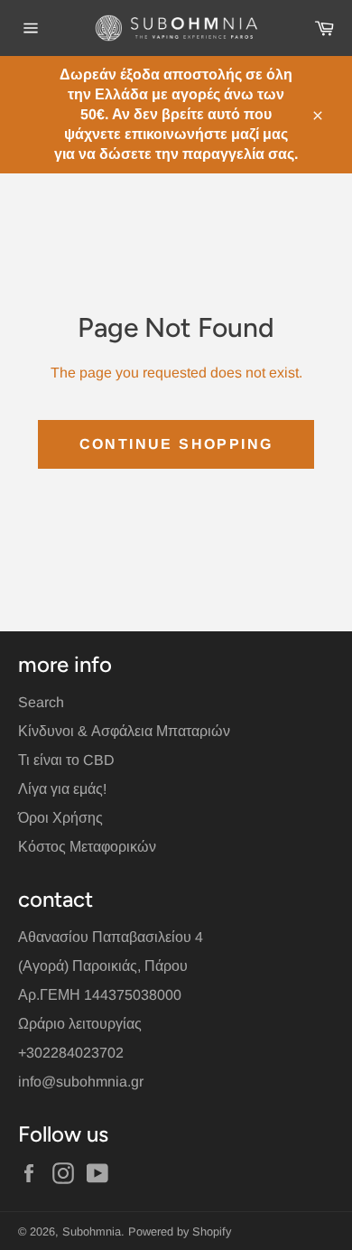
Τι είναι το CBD (66, 760)
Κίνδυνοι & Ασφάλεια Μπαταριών (124, 731)
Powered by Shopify (179, 1231)
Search (41, 702)
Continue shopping (176, 444)
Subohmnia (91, 1231)
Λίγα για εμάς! (62, 789)
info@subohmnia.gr (81, 1081)
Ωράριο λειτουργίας (80, 1023)
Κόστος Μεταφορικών (87, 846)
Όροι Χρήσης (60, 818)
